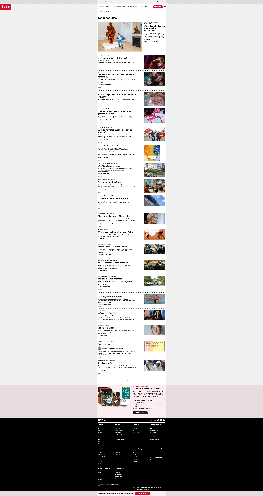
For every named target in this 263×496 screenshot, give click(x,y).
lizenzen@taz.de (107, 486)
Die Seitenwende (137, 432)
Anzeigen (100, 479)
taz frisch (117, 454)
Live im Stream (136, 457)
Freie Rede (100, 461)
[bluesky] (161, 420)
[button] (165, 6)
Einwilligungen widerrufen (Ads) (141, 489)
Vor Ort (134, 454)
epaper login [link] (161, 1)
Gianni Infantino (119, 430)
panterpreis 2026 (154, 439)
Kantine (100, 475)
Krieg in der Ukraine (120, 439)
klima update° (101, 457)
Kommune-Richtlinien (153, 485)
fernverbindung (101, 454)
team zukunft (118, 452)
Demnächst (135, 452)
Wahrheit (100, 443)
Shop (99, 477)
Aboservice (118, 474)
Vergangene (136, 459)
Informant (135, 487)
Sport (99, 437)
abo (151, 428)
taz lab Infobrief (119, 459)
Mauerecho (100, 459)
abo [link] (149, 1)
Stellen (134, 435)
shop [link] (110, 1)
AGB (152, 487)
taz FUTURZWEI (154, 455)
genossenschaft (154, 430)
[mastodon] (158, 420)
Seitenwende (157, 487)
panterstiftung (153, 437)
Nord (99, 441)
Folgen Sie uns (152, 420)
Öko (99, 430)
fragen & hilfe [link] (115, 1)
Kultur (99, 435)
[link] (101, 7)
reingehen (100, 463)
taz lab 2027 (136, 461)
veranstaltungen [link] (104, 1)
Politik (99, 428)
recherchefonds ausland (156, 435)
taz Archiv (152, 459)
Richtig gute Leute (120, 432)
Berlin (99, 439)
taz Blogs (152, 453)
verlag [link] (99, 1)
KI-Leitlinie (162, 485)
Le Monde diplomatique (156, 457)
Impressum (148, 487)
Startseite (100, 11)
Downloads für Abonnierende (122, 479)
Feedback (117, 472)
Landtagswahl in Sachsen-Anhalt (121, 436)
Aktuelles (135, 428)
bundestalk (100, 452)
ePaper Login (118, 476)
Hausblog (135, 430)
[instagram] (164, 420)
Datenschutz (141, 487)
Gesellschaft (101, 432)
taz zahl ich (153, 432)
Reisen (99, 472)
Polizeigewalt (118, 428)
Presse (134, 437)
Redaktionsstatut (142, 485)
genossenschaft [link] (154, 1)
